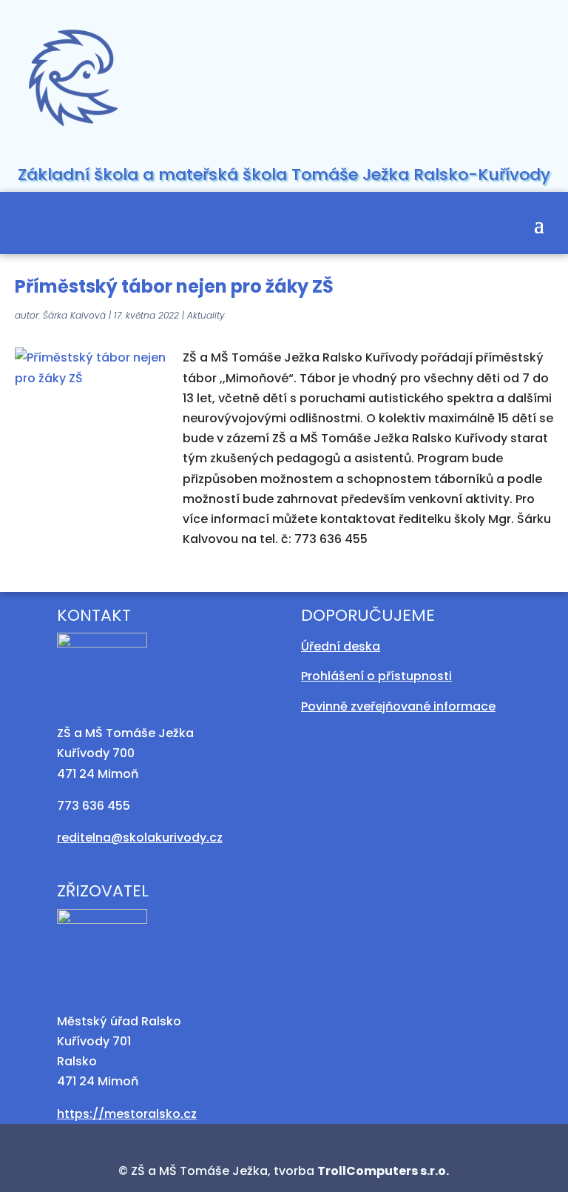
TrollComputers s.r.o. (383, 1170)
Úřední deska (340, 646)
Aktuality (206, 315)
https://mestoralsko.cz (127, 1113)
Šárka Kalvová (74, 315)
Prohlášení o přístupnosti (376, 676)
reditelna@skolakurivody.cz (140, 837)
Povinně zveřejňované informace (398, 706)
